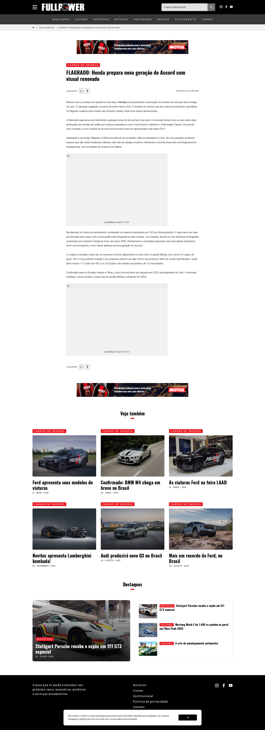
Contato (139, 707)
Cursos (207, 19)
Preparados (143, 19)
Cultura (81, 19)
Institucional (143, 696)
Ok (188, 718)
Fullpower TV (186, 19)
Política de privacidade (150, 701)
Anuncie (139, 685)
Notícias (121, 19)
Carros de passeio (46, 28)
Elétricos (101, 19)
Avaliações (61, 19)
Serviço (163, 19)
